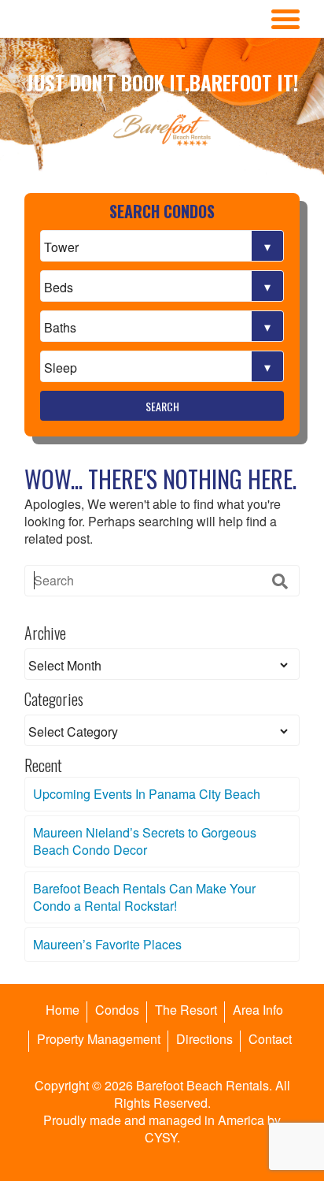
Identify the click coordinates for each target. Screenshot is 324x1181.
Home (62, 1010)
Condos (117, 1010)
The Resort (186, 1010)
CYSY (161, 1137)
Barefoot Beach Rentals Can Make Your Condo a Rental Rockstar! (144, 897)
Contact (270, 1039)
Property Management (98, 1039)
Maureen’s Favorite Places (107, 944)
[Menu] (285, 19)
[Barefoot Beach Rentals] (162, 130)
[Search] (280, 581)
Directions (204, 1039)
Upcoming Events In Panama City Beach (146, 794)
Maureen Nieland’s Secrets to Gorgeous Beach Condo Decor (144, 841)
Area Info (258, 1010)
